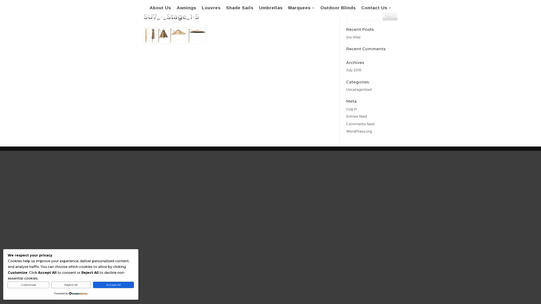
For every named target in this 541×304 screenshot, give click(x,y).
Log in (351, 109)
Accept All (113, 284)
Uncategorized (359, 90)
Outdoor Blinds (338, 8)
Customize (28, 284)
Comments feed (360, 124)
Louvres (211, 8)
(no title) (353, 37)
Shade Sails (240, 8)
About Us (160, 8)
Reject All (71, 284)
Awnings (186, 8)
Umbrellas (271, 8)
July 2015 (353, 70)
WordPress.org (359, 131)
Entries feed (356, 116)
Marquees (299, 8)
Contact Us (374, 8)
